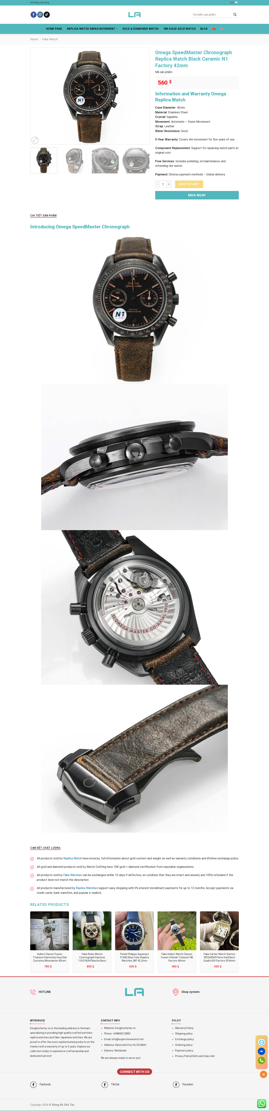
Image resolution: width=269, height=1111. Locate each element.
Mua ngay (197, 195)
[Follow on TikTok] (47, 15)
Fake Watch (50, 39)
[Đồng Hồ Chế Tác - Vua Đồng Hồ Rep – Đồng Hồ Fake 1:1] (134, 14)
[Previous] (37, 96)
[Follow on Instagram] (40, 15)
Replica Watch (72, 858)
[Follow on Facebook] (34, 15)
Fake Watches (72, 875)
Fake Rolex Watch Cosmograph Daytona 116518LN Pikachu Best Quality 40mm (92, 957)
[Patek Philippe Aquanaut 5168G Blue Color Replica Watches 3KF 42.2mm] (134, 930)
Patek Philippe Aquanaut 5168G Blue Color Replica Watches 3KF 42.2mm (134, 957)
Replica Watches (87, 888)
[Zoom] (35, 140)
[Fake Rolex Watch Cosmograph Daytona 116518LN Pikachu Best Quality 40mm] (92, 930)
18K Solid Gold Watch (179, 28)
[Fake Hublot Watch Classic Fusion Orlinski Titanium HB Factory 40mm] (177, 930)
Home (34, 39)
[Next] (142, 96)
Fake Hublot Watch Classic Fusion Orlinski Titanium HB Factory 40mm (177, 957)
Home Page (54, 28)
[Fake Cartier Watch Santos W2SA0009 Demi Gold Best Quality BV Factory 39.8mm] (219, 930)
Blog (204, 28)
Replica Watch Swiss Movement (91, 28)
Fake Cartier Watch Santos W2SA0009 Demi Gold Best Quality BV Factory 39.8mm (219, 957)
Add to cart (189, 184)
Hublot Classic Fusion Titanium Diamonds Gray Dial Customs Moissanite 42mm (50, 957)
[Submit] (235, 15)
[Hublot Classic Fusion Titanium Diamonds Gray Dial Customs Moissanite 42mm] (49, 930)
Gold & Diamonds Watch (140, 28)
